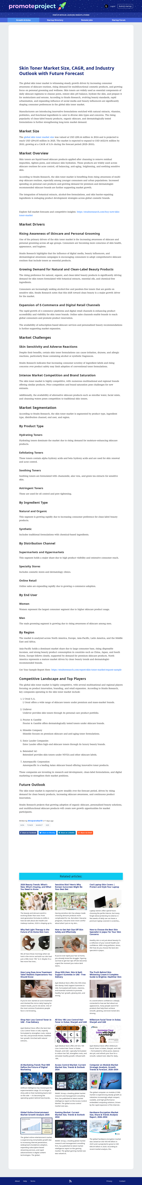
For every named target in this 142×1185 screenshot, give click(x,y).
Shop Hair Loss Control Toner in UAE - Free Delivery (36, 1020)
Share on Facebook (29, 833)
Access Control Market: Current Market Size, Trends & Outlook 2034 (70, 1067)
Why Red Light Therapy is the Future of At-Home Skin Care (35, 930)
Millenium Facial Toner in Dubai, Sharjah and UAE (105, 1020)
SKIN (22, 825)
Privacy (109, 1181)
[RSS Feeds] (70, 1181)
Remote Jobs (87, 20)
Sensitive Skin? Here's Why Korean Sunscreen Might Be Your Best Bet (68, 887)
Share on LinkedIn (68, 833)
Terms (32, 1181)
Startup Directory (55, 20)
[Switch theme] (106, 6)
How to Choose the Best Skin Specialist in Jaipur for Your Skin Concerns (105, 932)
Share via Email (86, 833)
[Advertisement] (71, 46)
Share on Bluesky (48, 833)
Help (25, 1181)
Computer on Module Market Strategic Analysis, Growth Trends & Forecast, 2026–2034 (104, 1067)
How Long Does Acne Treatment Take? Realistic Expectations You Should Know (36, 974)
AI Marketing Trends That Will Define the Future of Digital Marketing (35, 1067)
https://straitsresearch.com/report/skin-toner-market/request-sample (86, 669)
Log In (112, 6)
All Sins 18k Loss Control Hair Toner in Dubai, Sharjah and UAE (71, 1020)
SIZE (47, 825)
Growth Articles (23, 20)
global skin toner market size (39, 137)
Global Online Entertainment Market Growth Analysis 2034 (35, 1113)
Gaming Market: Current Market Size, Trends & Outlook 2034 (70, 1114)
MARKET (39, 825)
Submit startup (125, 6)
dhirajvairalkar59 (35, 821)
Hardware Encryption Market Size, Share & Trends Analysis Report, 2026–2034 (104, 1114)
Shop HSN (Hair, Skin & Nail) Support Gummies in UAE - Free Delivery (70, 974)
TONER (30, 825)
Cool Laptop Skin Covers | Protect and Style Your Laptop (104, 885)
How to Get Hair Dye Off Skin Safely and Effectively (69, 930)
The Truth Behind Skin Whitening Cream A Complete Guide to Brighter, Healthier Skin (105, 974)
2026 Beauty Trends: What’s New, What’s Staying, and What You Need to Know (36, 887)
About (17, 1181)
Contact (122, 1181)
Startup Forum (118, 20)
